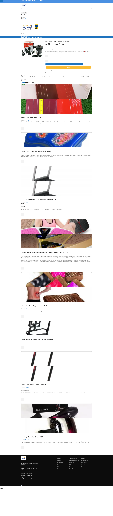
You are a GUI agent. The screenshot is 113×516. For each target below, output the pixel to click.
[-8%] (56, 173)
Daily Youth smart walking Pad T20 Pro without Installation (38, 199)
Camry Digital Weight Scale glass (31, 117)
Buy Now (68, 67)
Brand (22, 203)
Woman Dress (84, 464)
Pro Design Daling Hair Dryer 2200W (32, 437)
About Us (83, 458)
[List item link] (29, 474)
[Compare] (22, 115)
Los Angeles (59, 464)
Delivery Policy (72, 464)
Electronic (50, 41)
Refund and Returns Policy (74, 460)
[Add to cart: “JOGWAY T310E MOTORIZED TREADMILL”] (22, 399)
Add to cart (64, 63)
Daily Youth (24, 205)
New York (59, 458)
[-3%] (56, 358)
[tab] (49, 74)
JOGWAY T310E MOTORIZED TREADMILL (34, 385)
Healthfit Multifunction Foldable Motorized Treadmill (37, 339)
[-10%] (56, 91)
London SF (59, 460)
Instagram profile (84, 460)
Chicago (58, 466)
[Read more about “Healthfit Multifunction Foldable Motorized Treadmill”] (22, 347)
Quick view (22, 131)
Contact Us (71, 466)
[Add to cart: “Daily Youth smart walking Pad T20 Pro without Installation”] (22, 214)
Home (46, 41)
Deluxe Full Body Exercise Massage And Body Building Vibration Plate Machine (44, 252)
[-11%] (56, 226)
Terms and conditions (73, 458)
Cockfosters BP (60, 462)
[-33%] (56, 279)
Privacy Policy (71, 462)
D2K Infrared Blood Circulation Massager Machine (36, 151)
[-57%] (56, 410)
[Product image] (56, 106)
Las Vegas (59, 468)
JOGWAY (25, 388)
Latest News (71, 468)
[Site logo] (23, 5)
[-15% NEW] (56, 139)
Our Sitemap (71, 470)
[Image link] (23, 457)
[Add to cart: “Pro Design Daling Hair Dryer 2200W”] (22, 447)
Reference (23, 206)
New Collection (84, 462)
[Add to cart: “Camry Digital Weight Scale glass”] (22, 128)
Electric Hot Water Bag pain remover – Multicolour (36, 306)
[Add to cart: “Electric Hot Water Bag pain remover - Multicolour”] (22, 316)
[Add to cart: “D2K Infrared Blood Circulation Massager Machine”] (22, 161)
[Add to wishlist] (22, 125)
